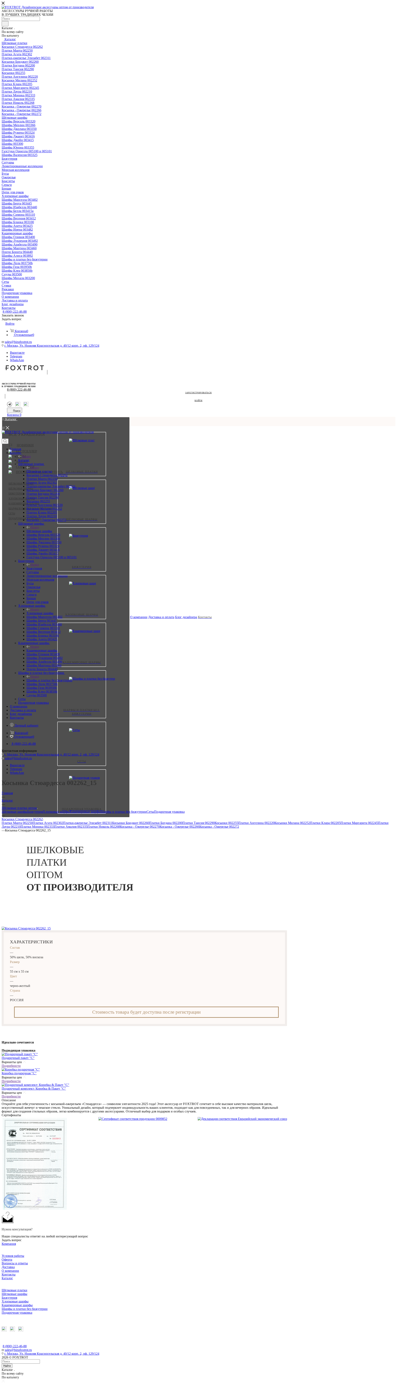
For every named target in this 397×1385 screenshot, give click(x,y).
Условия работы (13, 1256)
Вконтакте (17, 352)
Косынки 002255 (226, 823)
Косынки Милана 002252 (292, 823)
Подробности (11, 1066)
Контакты (9, 1274)
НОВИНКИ (25, 445)
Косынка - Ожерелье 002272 (219, 826)
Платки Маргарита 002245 (359, 823)
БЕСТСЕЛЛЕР (26, 451)
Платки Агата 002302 (48, 823)
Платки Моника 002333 (37, 826)
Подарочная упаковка (24, 518)
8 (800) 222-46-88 (15, 311)
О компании (10, 1270)
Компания (9, 1244)
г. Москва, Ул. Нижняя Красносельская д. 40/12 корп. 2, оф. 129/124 (51, 345)
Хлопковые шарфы (21, 498)
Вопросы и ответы (15, 1263)
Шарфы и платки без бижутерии (49, 680)
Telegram (16, 356)
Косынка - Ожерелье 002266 (179, 826)
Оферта (7, 1259)
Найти (7, 1365)
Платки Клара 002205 (325, 823)
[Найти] (5, 23)
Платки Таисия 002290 (198, 823)
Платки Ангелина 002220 (256, 823)
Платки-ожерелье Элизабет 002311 (87, 823)
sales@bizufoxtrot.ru (18, 342)
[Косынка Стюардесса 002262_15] (26, 928)
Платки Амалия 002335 (70, 826)
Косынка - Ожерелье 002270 (140, 826)
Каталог (24, 460)
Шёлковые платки (20, 483)
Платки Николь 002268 (103, 826)
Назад (26, 456)
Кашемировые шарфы (41, 650)
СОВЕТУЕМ (25, 467)
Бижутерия (16, 493)
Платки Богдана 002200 (165, 823)
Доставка (8, 1267)
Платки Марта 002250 (17, 823)
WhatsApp (17, 360)
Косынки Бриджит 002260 (130, 823)
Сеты (11, 513)
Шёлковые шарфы (20, 488)
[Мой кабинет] (3, 436)
